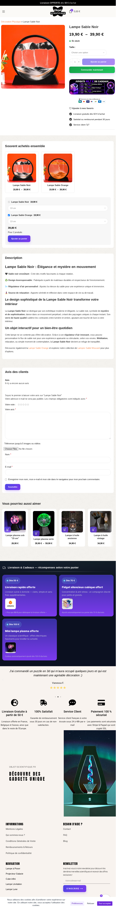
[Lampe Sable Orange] (58, 168)
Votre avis (10, 409)
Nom (8, 454)
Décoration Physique (11, 21)
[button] (7, 529)
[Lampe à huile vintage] (101, 521)
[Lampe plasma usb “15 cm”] (15, 521)
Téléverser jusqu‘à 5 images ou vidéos (22, 443)
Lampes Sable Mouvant (89, 348)
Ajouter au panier (98, 62)
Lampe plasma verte (44, 539)
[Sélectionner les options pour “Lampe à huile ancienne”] (65, 529)
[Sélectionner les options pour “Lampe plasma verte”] (36, 533)
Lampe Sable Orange (57, 185)
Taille (71, 47)
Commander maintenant (92, 70)
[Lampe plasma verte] (43, 523)
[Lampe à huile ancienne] (72, 521)
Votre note (10, 404)
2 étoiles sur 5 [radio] (21, 404)
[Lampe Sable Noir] (21, 168)
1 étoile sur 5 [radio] (19, 404)
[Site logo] (58, 11)
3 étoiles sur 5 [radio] (23, 404)
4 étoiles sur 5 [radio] (25, 404)
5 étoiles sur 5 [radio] (28, 404)
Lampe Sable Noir (22, 185)
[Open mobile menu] (3, 11)
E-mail (9, 467)
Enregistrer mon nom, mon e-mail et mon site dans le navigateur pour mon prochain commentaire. (54, 479)
